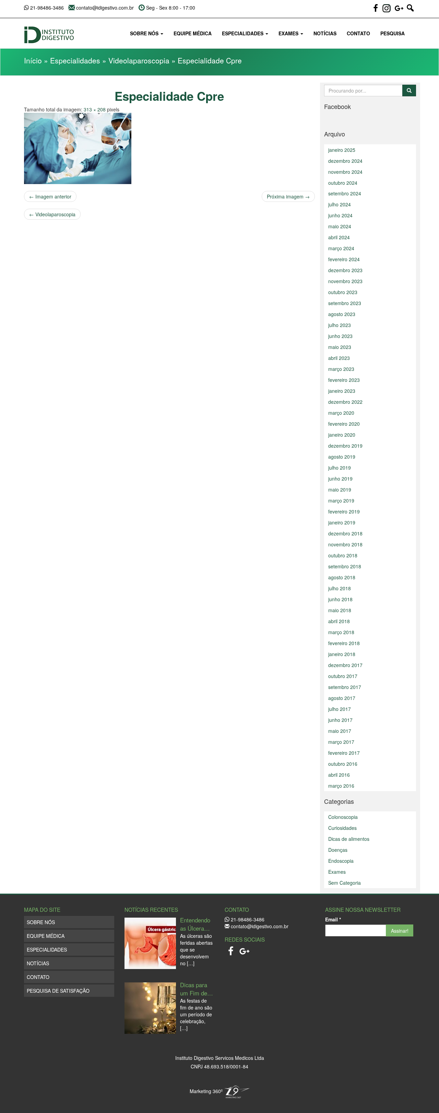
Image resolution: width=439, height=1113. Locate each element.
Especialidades (243, 33)
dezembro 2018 (345, 533)
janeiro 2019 (341, 522)
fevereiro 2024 (344, 259)
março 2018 (341, 632)
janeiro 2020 (341, 434)
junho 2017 (340, 719)
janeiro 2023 (341, 390)
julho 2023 (339, 325)
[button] (410, 11)
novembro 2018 (345, 544)
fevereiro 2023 (344, 379)
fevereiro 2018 (344, 643)
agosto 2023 (341, 314)
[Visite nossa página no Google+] (399, 11)
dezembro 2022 (345, 401)
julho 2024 (339, 204)
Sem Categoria (344, 882)
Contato (358, 33)
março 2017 (341, 741)
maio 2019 (339, 489)
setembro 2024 (344, 193)
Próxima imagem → (288, 196)
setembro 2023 (344, 303)
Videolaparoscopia (138, 60)
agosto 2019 (341, 456)
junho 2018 (340, 599)
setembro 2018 (344, 566)
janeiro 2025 (341, 149)
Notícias (324, 33)
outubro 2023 (342, 292)
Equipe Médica (193, 33)
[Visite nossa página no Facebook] (376, 11)
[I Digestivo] (49, 32)
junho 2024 (340, 215)
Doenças (337, 849)
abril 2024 (339, 237)
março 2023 (341, 368)
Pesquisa (392, 33)
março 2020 (341, 412)
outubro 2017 (342, 676)
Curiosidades (342, 827)
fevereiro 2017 (344, 752)
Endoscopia (341, 860)
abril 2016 (339, 774)
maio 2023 (339, 346)
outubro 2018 (342, 555)
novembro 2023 (345, 281)
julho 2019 (339, 467)
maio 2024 (339, 226)
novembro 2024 (345, 171)
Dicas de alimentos (348, 838)
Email (333, 919)
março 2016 (341, 785)
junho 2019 (340, 478)
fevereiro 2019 (344, 511)
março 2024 (341, 248)
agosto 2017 (341, 697)
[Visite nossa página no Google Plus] (244, 949)
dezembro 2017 (345, 665)
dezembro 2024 (345, 160)
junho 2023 (340, 335)
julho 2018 (339, 588)
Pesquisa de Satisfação (58, 990)
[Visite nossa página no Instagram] (386, 8)
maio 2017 (339, 730)
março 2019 (341, 500)
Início (33, 60)
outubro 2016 (342, 763)
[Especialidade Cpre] (169, 148)
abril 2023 (339, 357)
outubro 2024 (342, 182)
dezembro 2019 (345, 445)
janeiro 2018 (341, 654)
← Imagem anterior (50, 196)
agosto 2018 (341, 577)
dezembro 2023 (345, 270)
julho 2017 (339, 708)
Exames (289, 33)
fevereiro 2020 (344, 423)
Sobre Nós (145, 33)
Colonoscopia (343, 816)
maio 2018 (339, 610)
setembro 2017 (344, 686)
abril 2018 (339, 621)
